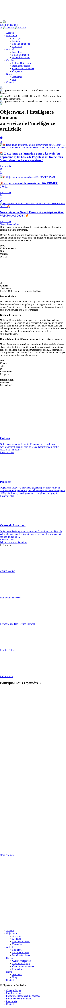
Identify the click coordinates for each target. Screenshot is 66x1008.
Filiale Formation (20, 54)
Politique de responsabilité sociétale (23, 996)
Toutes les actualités (9, 224)
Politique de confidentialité (19, 998)
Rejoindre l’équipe (21, 65)
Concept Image (13, 990)
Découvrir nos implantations (13, 542)
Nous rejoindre (7, 854)
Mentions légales (14, 993)
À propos (16, 38)
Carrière (10, 60)
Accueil (10, 32)
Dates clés (17, 46)
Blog (14, 79)
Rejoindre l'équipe (9, 25)
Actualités (17, 76)
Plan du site (11, 1001)
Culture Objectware (21, 63)
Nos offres (17, 52)
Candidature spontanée (23, 68)
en (1, 27)
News (9, 74)
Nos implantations (21, 43)
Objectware (11, 35)
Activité (10, 49)
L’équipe (16, 41)
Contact (10, 82)
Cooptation (17, 71)
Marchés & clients (21, 57)
